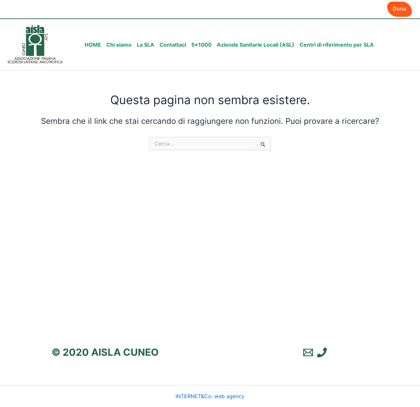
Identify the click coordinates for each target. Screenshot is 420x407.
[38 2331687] (322, 352)
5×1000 (201, 44)
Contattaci (172, 44)
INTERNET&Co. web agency (210, 396)
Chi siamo (119, 44)
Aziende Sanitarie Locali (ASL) (255, 44)
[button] (399, 9)
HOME (93, 44)
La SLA (145, 44)
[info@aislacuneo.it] (308, 352)
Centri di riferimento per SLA (337, 44)
